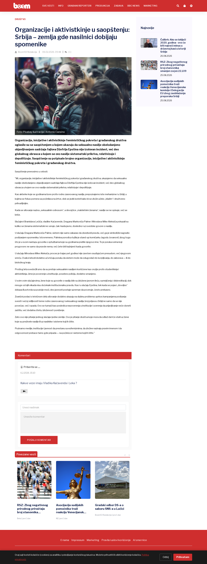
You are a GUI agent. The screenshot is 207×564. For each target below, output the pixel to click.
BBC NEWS (133, 5)
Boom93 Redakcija (27, 52)
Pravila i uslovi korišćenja (116, 540)
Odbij (166, 557)
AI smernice (140, 540)
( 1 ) (69, 52)
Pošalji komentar (39, 440)
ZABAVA (118, 5)
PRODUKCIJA (102, 5)
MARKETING (150, 5)
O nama (64, 540)
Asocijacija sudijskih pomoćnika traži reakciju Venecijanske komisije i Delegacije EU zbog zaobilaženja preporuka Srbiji (70, 509)
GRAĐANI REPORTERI (79, 5)
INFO (60, 5)
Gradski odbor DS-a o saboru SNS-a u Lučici (109, 507)
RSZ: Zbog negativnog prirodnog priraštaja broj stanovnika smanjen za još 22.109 (32, 509)
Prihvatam (182, 557)
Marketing (93, 540)
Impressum (77, 540)
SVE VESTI (48, 5)
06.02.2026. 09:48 (51, 52)
